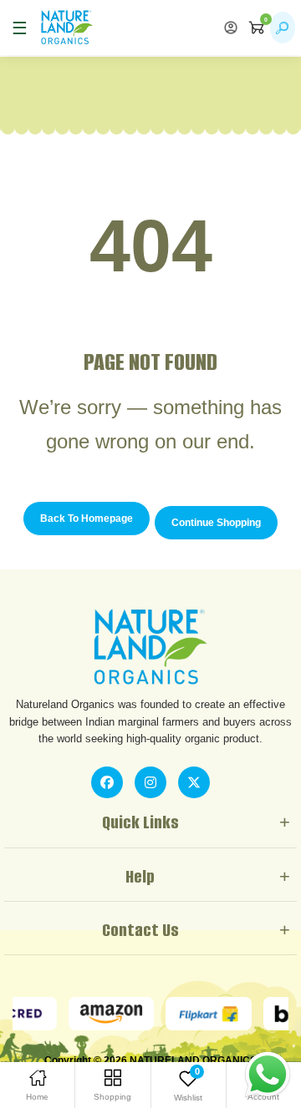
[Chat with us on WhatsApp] (267, 1073)
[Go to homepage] (67, 27)
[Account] (230, 27)
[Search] (282, 27)
